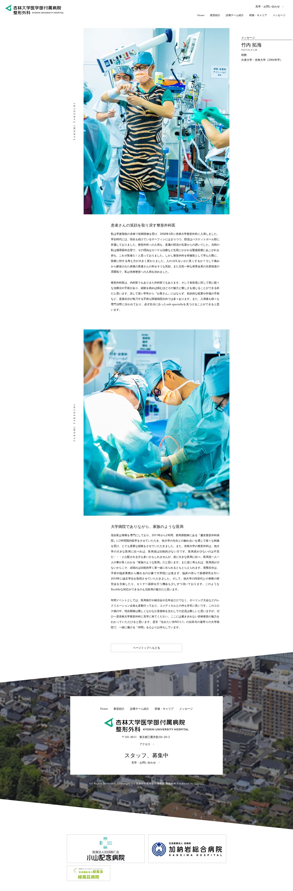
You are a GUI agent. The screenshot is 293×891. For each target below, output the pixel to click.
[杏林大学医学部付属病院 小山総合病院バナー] (106, 848)
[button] (215, 15)
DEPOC (199, 783)
